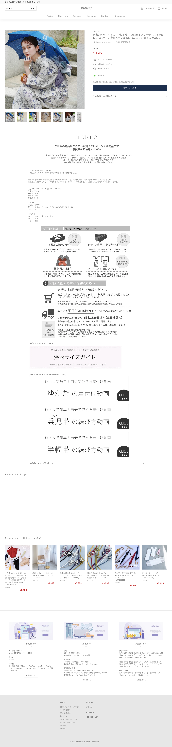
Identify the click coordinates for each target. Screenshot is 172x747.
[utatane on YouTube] (92, 717)
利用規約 (63, 725)
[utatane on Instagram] (87, 717)
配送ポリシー (64, 716)
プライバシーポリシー (67, 722)
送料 (114, 82)
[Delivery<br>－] (86, 631)
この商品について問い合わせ (104, 96)
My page (91, 16)
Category (77, 16)
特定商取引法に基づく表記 (69, 719)
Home (95, 31)
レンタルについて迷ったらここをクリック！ (23, 2)
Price (95, 49)
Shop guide (120, 16)
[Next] (83, 117)
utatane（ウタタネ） (103, 42)
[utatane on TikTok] (96, 717)
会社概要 (63, 729)
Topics (49, 16)
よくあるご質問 (65, 710)
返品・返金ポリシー (66, 713)
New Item (63, 16)
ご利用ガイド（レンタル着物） (70, 707)
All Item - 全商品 (32, 538)
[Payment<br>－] (31, 631)
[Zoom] (44, 69)
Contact (105, 16)
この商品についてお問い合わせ (40, 463)
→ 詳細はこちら (31, 675)
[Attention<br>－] (141, 631)
